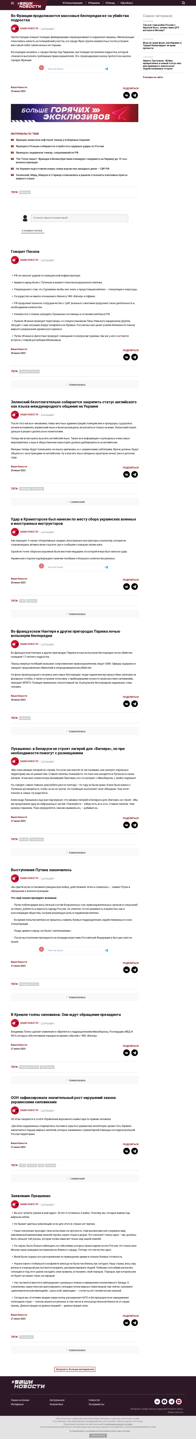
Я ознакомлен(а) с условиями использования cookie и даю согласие (99, 1431)
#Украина (94, 3)
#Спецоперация (73, 3)
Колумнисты (96, 1404)
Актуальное (57, 1400)
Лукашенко (36, 839)
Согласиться (98, 1435)
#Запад (110, 3)
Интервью (17, 1404)
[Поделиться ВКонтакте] (126, 95)
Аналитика (56, 1404)
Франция (25, 192)
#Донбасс (126, 3)
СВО (22, 600)
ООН (22, 1165)
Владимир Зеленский (31, 488)
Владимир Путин (29, 984)
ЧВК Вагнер (47, 1067)
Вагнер (24, 839)
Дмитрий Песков (29, 371)
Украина (31, 600)
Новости (94, 1400)
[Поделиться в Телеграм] (134, 95)
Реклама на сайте (153, 77)
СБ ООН (32, 1165)
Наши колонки (20, 1400)
